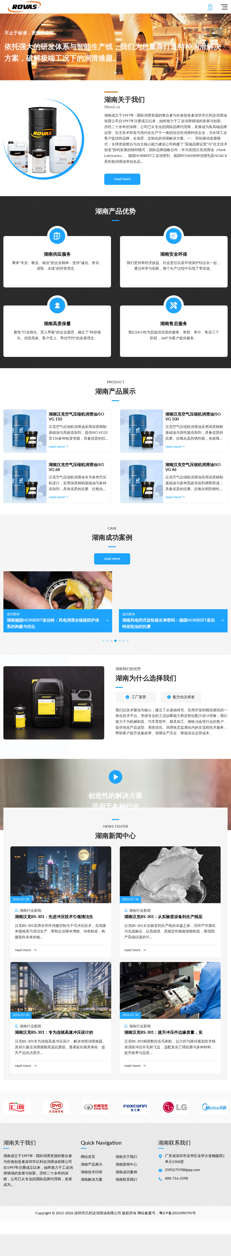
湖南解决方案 (91, 1179)
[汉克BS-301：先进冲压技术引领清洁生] (60, 874)
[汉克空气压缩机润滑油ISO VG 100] (141, 431)
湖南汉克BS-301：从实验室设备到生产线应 (163, 917)
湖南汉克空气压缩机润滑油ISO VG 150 (76, 416)
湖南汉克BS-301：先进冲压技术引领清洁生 (54, 917)
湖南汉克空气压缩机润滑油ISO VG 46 (193, 467)
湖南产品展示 (91, 1164)
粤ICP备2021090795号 (177, 1213)
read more (122, 179)
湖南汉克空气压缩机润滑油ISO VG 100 (193, 416)
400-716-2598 (176, 1178)
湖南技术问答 (91, 1172)
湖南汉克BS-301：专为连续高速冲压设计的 (54, 1033)
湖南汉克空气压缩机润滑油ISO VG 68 (76, 467)
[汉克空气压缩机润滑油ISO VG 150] (25, 431)
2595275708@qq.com (182, 1170)
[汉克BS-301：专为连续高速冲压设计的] (60, 990)
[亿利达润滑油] (24, 6)
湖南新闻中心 (126, 1164)
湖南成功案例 (126, 1172)
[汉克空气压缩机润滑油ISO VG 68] (25, 481)
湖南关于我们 (126, 1157)
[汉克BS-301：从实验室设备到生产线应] (170, 874)
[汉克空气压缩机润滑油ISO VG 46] (141, 481)
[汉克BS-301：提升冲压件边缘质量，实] (170, 990)
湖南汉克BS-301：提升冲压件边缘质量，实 (163, 1033)
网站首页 (88, 1157)
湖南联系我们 (126, 1179)
